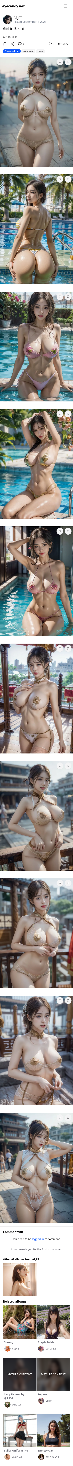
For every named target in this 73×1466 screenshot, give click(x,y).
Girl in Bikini (13, 28)
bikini (40, 51)
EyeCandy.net (13, 6)
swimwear (28, 51)
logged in (38, 1239)
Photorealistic (12, 51)
